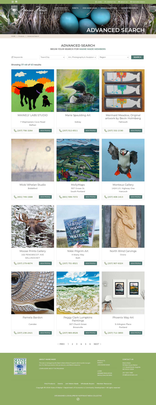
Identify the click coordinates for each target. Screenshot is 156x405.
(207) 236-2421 (25, 333)
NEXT (97, 344)
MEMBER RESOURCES (104, 373)
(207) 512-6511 (70, 130)
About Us (123, 2)
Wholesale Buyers (109, 8)
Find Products (61, 8)
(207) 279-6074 (25, 263)
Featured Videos (138, 2)
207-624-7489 (128, 373)
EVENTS (100, 363)
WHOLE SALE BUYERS (104, 375)
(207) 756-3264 (25, 130)
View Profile (45, 131)
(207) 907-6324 (115, 263)
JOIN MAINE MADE (103, 365)
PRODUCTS (101, 360)
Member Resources (129, 8)
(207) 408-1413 (115, 197)
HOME (13, 36)
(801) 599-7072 (70, 197)
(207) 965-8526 (70, 333)
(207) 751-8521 (70, 263)
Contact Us (111, 2)
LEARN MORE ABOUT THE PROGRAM (51, 368)
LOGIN (99, 371)
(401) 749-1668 (25, 197)
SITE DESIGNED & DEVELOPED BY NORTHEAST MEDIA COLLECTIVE (78, 396)
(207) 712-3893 (115, 333)
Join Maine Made (90, 8)
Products (21, 36)
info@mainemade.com (130, 375)
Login (99, 2)
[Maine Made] (30, 13)
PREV (62, 344)
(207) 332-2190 (115, 130)
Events (75, 8)
